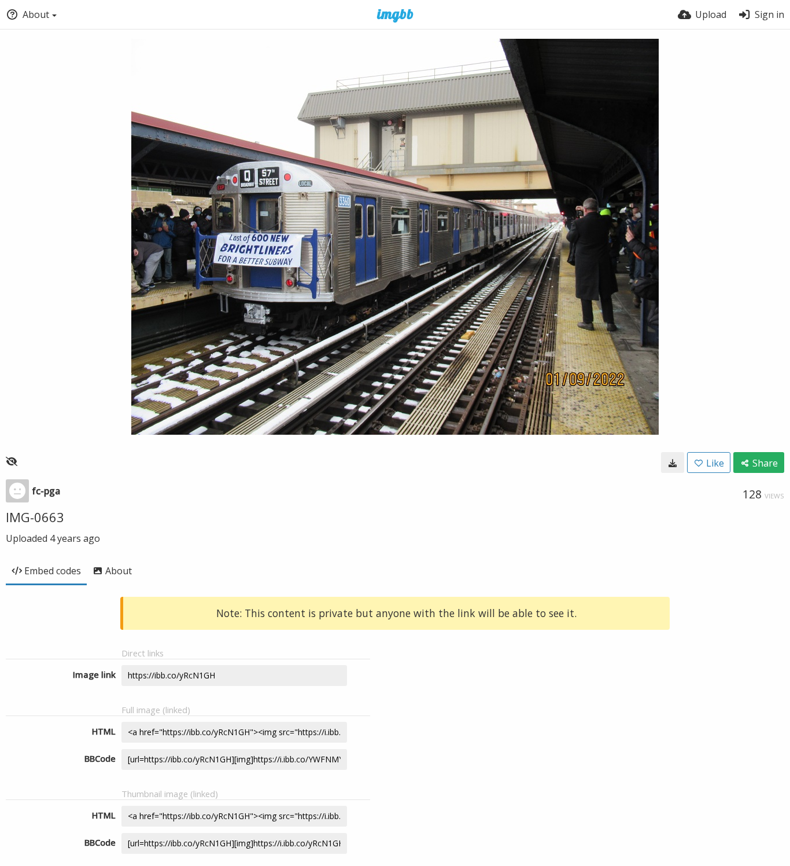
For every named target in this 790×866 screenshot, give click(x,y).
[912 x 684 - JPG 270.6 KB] (672, 462)
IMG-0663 (35, 517)
